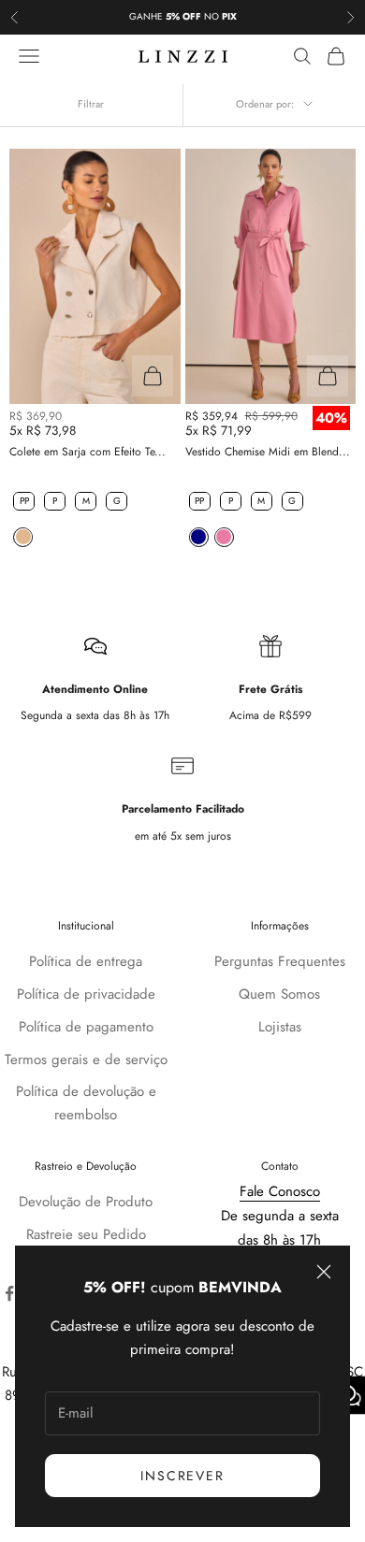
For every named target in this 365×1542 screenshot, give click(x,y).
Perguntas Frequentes (279, 961)
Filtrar (91, 103)
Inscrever (182, 1475)
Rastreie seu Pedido (86, 1234)
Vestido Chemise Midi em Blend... (267, 451)
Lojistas (279, 1026)
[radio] (22, 501)
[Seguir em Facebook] (9, 1293)
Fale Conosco (280, 1191)
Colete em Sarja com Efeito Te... (87, 451)
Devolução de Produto (86, 1201)
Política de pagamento (86, 1026)
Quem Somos (279, 994)
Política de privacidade (86, 994)
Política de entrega (85, 961)
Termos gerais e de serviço (86, 1059)
